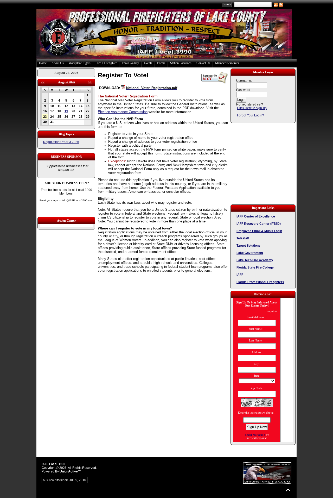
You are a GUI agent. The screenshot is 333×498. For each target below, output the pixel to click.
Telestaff (242, 238)
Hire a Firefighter (106, 63)
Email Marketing (255, 434)
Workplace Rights (80, 63)
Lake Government (249, 253)
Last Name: (255, 340)
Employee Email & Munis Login (259, 231)
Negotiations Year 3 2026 (61, 142)
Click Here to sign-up (252, 108)
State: (257, 375)
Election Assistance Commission (123, 112)
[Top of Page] (288, 490)
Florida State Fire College (255, 267)
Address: (257, 352)
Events (148, 63)
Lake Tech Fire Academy (254, 260)
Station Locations (180, 63)
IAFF (239, 275)
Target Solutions (248, 245)
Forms (161, 63)
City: (257, 363)
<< (42, 82)
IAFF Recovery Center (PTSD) (258, 224)
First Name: (255, 328)
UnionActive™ (70, 471)
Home (43, 63)
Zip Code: (257, 388)
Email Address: (256, 317)
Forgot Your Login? (250, 115)
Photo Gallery (130, 63)
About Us (58, 63)
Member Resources (227, 63)
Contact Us (203, 63)
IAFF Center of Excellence (255, 216)
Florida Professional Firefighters (260, 282)
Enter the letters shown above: (256, 412)
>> (90, 82)
